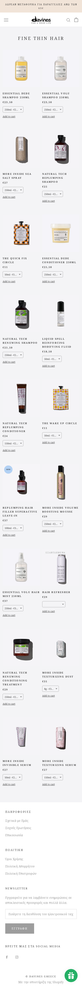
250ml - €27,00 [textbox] (13, 190)
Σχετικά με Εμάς (16, 821)
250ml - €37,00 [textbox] (13, 608)
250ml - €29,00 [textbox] (52, 523)
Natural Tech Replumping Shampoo (54, 177)
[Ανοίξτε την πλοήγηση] (6, 19)
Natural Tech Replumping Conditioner (15, 427)
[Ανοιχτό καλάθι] (76, 20)
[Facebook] (6, 956)
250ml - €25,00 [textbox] (52, 194)
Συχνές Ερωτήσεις (18, 828)
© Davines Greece (41, 976)
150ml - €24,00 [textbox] (13, 443)
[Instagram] (16, 956)
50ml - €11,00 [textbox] (12, 274)
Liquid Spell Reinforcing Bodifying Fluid (57, 342)
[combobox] (13, 109)
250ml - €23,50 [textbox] (13, 109)
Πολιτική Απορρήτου (20, 866)
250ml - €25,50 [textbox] (52, 274)
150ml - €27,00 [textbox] (52, 777)
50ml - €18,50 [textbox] (51, 359)
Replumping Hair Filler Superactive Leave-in (20, 511)
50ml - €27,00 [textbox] (12, 777)
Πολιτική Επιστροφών (21, 873)
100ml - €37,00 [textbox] (13, 528)
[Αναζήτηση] (68, 20)
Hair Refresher (56, 592)
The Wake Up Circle (59, 423)
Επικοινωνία (14, 835)
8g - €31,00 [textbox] (50, 688)
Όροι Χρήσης (14, 859)
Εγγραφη (20, 928)
